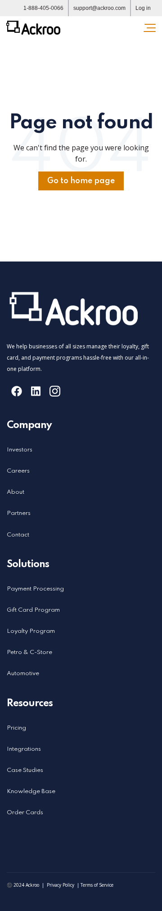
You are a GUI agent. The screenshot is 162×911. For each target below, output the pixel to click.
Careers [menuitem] (18, 471)
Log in (143, 8)
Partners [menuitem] (19, 513)
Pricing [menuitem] (16, 728)
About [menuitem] (15, 492)
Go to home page (81, 181)
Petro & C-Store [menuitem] (29, 652)
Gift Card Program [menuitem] (33, 610)
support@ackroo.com (99, 8)
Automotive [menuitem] (23, 673)
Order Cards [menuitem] (25, 813)
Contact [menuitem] (18, 535)
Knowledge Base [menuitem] (31, 791)
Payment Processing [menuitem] (35, 589)
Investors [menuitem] (19, 450)
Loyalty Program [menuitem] (31, 631)
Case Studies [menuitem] (25, 770)
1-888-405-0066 (43, 8)
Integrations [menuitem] (24, 749)
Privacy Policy (60, 885)
